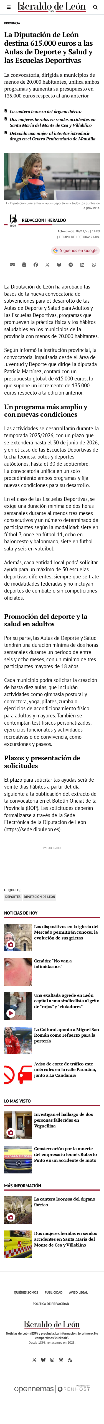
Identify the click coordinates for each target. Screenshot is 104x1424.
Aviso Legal (78, 1293)
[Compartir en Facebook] (36, 264)
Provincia (12, 23)
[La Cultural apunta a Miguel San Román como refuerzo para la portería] (18, 1040)
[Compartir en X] (47, 264)
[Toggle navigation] (8, 7)
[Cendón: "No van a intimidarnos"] (18, 971)
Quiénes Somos (26, 1293)
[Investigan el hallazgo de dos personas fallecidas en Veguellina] (18, 1124)
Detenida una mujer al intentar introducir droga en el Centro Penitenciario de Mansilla (52, 136)
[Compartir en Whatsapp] (94, 264)
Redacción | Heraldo (44, 220)
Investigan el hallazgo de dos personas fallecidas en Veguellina (63, 1120)
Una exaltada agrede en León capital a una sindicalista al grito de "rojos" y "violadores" (67, 1001)
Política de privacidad (51, 1304)
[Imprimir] (24, 264)
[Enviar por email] (12, 264)
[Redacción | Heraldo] (13, 220)
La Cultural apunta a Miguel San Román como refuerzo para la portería (66, 1035)
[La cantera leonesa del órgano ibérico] (18, 1209)
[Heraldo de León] (52, 7)
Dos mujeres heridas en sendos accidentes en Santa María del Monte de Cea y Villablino (52, 122)
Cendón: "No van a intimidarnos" (53, 964)
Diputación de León (39, 897)
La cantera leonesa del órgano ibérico (46, 111)
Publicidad (54, 1293)
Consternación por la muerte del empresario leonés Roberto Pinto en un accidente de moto (65, 1154)
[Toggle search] (95, 7)
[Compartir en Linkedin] (82, 264)
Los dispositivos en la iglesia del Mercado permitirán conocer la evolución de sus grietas (66, 932)
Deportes (13, 897)
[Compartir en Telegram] (71, 264)
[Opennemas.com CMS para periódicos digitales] (52, 1395)
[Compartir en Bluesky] (59, 264)
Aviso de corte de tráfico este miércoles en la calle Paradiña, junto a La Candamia (65, 1069)
